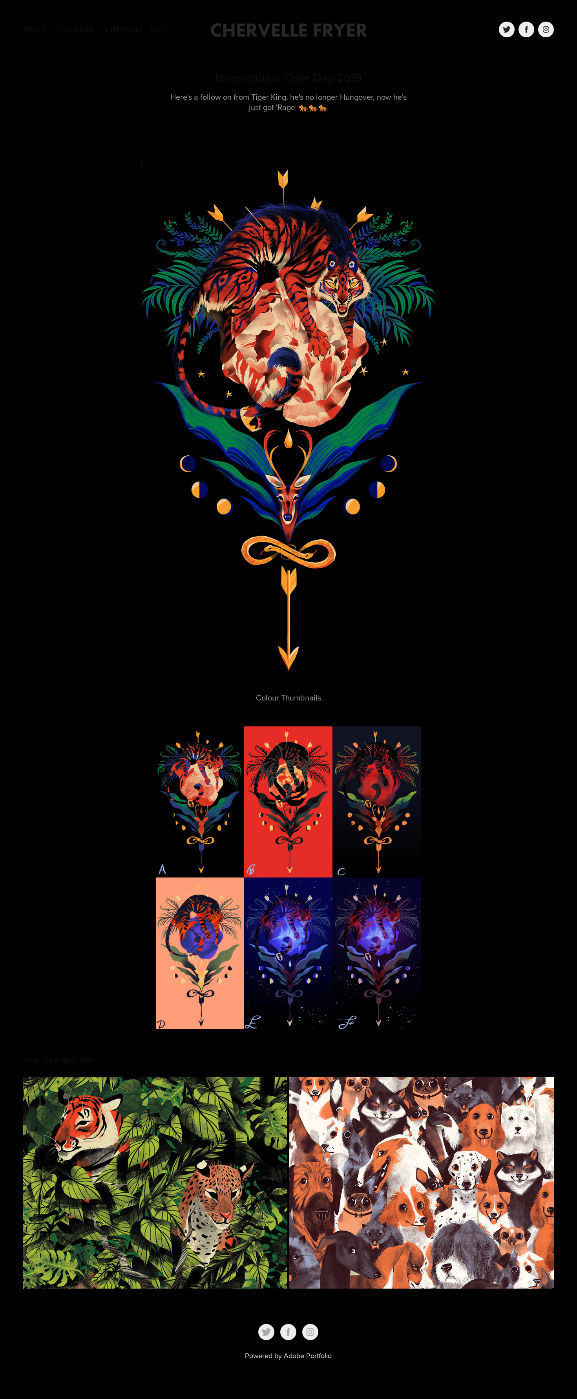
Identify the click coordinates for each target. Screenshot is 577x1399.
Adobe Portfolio (308, 1355)
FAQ (157, 29)
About (35, 29)
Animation (121, 29)
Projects (75, 29)
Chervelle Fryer (288, 30)
